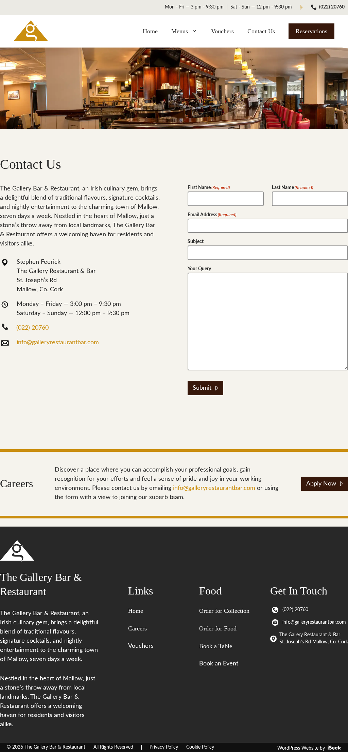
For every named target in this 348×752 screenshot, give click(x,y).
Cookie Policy (200, 747)
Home (150, 31)
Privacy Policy (164, 747)
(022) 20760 (332, 7)
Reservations (311, 31)
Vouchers (222, 31)
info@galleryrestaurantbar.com (58, 343)
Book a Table (215, 646)
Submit (202, 388)
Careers (137, 628)
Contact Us (261, 31)
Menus (179, 31)
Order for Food (218, 628)
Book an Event (218, 664)
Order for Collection (224, 610)
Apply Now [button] (321, 484)
